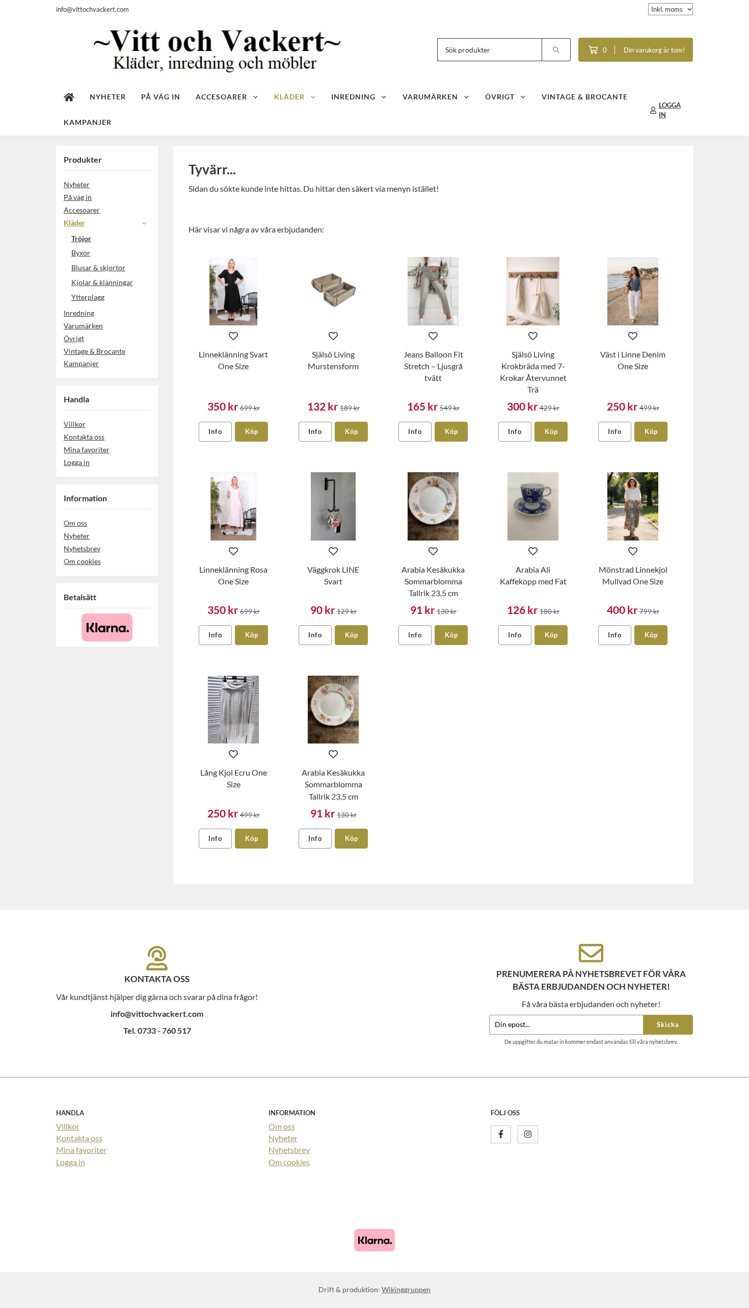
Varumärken (430, 96)
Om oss (75, 523)
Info (215, 431)
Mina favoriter (87, 449)
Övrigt (500, 96)
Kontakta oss (84, 436)
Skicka (668, 1024)
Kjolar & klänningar (102, 282)
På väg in (160, 96)
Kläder (289, 96)
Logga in (77, 462)
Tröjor (81, 238)
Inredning (353, 96)
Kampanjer (88, 122)
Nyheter (108, 96)
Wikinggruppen (406, 1289)
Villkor (75, 424)
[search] (556, 49)
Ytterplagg (87, 297)
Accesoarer (221, 96)
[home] (69, 97)
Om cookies (82, 561)
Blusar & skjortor (98, 267)
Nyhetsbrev (82, 548)
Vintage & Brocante (585, 96)
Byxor (80, 252)
